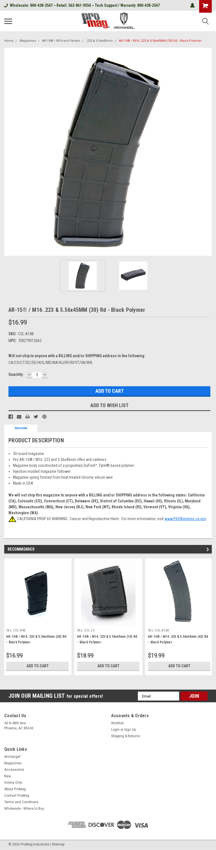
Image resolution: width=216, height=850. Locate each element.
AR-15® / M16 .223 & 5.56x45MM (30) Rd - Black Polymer (160, 41)
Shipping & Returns (125, 736)
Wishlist (117, 723)
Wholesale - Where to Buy (24, 809)
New (7, 776)
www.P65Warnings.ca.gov (185, 518)
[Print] (27, 416)
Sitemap (58, 844)
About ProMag (15, 789)
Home (9, 41)
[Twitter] (36, 416)
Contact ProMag (16, 796)
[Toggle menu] (8, 21)
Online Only (13, 783)
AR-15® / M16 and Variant (61, 41)
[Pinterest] (44, 416)
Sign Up (130, 730)
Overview (21, 428)
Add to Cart (37, 666)
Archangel (12, 757)
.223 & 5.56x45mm (99, 41)
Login (115, 730)
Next (207, 151)
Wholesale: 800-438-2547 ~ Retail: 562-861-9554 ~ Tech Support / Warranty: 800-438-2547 (85, 5)
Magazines (28, 41)
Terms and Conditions (21, 802)
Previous (8, 151)
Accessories (14, 770)
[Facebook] (10, 416)
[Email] (19, 416)
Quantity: (16, 374)
